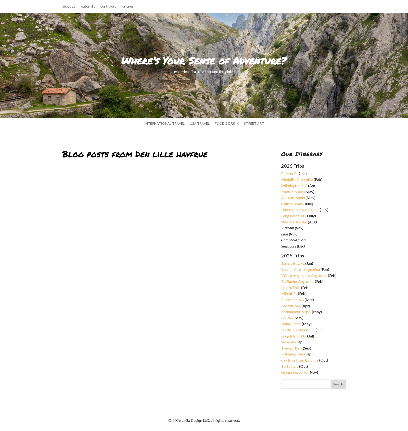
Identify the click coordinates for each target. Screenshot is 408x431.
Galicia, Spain (292, 203)
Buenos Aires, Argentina (300, 269)
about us (68, 6)
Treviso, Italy (291, 348)
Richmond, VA (292, 299)
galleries (127, 6)
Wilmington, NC (294, 185)
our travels (108, 6)
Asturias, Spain (293, 197)
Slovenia (288, 342)
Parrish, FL (289, 173)
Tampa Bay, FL (293, 263)
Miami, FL (289, 293)
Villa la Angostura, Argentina (304, 275)
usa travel (200, 123)
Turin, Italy (289, 366)
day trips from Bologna (300, 360)
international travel (164, 123)
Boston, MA (291, 305)
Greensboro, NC (294, 372)
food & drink (227, 123)
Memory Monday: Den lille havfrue (100, 303)
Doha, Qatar (291, 323)
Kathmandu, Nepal (296, 311)
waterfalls (88, 6)
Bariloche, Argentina (297, 281)
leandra (71, 309)
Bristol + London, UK (298, 330)
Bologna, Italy (292, 354)
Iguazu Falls (290, 287)
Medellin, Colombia (297, 179)
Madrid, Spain (292, 191)
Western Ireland (294, 222)
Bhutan (287, 318)
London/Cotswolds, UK (300, 209)
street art (254, 123)
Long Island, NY (293, 215)
